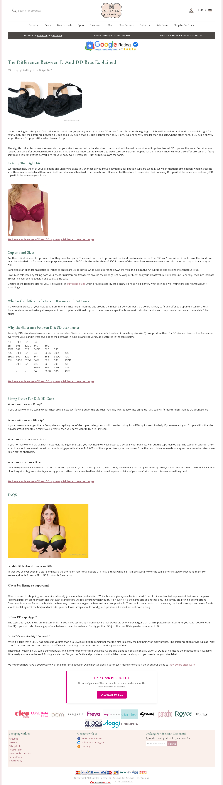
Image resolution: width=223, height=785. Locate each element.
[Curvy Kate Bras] (39, 714)
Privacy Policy (15, 757)
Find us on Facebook (91, 738)
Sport (81, 25)
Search (14, 11)
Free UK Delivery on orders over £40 (111, 35)
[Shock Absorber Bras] (93, 724)
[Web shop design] (100, 781)
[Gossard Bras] (147, 714)
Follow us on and (43, 35)
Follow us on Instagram (93, 742)
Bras (46, 25)
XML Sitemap (128, 777)
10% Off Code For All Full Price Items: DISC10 (179, 35)
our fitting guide (76, 283)
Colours (144, 25)
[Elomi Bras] (57, 714)
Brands (33, 25)
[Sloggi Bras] (111, 724)
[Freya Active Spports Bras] (111, 714)
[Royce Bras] (183, 714)
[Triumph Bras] (129, 724)
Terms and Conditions (20, 753)
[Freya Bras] (93, 714)
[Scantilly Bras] (201, 714)
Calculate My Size (112, 694)
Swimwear (96, 25)
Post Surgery (126, 25)
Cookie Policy (15, 760)
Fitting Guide (15, 746)
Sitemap (117, 777)
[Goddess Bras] (129, 714)
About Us (13, 738)
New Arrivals (64, 25)
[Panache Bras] (165, 714)
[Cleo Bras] (21, 714)
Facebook (57, 35)
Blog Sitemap (142, 777)
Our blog (85, 746)
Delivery (13, 742)
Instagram (42, 35)
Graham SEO (127, 781)
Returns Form (15, 749)
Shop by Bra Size (183, 25)
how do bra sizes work (182, 664)
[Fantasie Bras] (75, 714)
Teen (110, 25)
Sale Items (162, 25)
